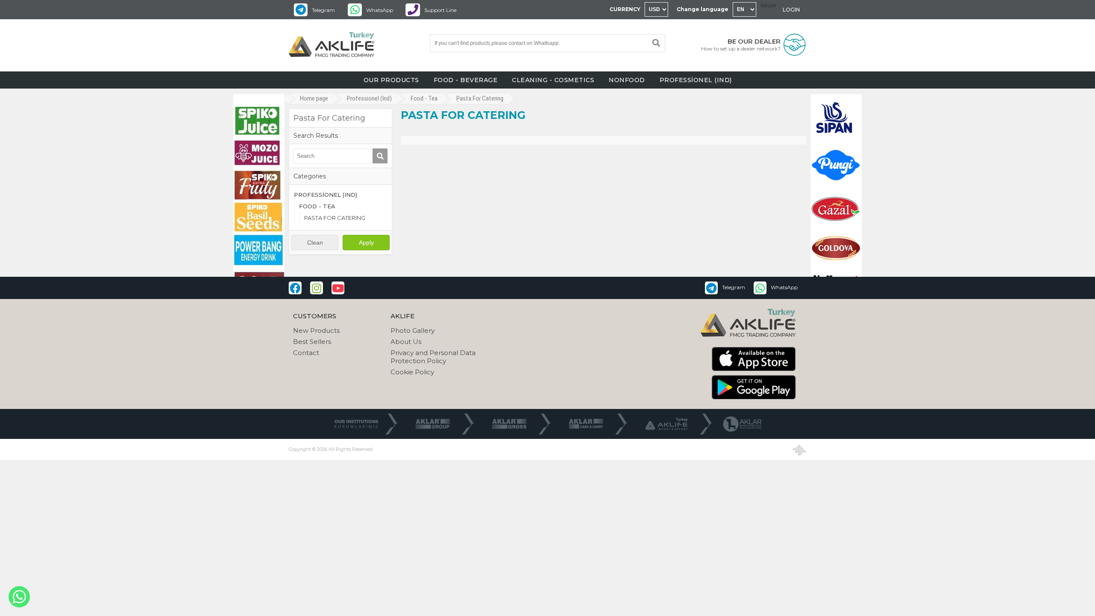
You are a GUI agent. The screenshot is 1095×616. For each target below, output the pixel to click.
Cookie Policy (412, 372)
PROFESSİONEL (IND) (696, 80)
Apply (366, 242)
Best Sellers (312, 342)
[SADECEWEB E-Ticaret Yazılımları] (799, 450)
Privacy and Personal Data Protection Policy (433, 357)
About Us (406, 342)
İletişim (768, 5)
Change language (702, 9)
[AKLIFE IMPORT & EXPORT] (331, 45)
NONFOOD (627, 80)
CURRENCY (625, 9)
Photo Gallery (413, 330)
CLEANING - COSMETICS (553, 80)
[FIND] (656, 43)
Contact (306, 353)
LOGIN (791, 9)
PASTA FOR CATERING (334, 217)
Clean (315, 242)
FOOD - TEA (317, 206)
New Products (316, 330)
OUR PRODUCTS (391, 80)
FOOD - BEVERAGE (466, 80)
